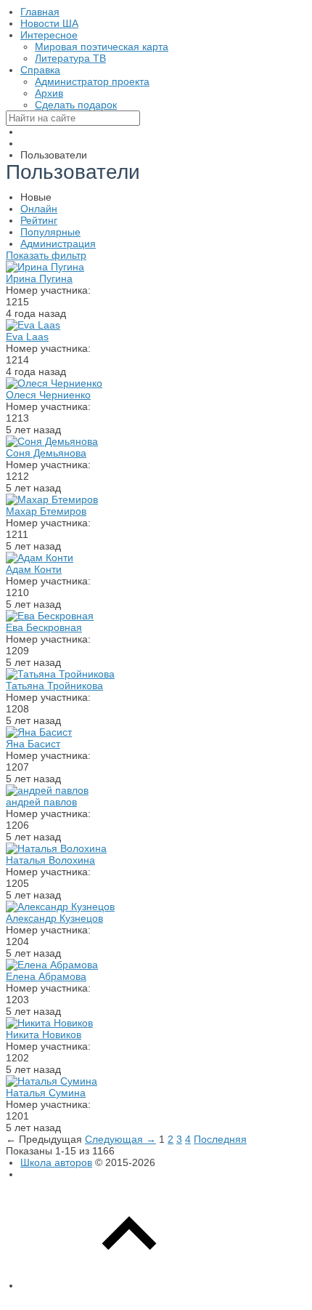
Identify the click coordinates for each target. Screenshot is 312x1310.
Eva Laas (27, 336)
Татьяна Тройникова (54, 685)
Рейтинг (38, 220)
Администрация (58, 243)
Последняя (220, 1139)
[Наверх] (129, 1285)
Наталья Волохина (50, 860)
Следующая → (120, 1139)
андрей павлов (41, 802)
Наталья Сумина (46, 1092)
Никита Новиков (43, 1034)
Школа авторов (56, 1162)
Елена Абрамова (46, 976)
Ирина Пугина (39, 278)
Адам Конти (34, 569)
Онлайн (38, 208)
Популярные (50, 232)
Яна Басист (33, 744)
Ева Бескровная (44, 627)
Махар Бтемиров (46, 511)
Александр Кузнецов (54, 918)
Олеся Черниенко (48, 395)
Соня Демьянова (46, 453)
